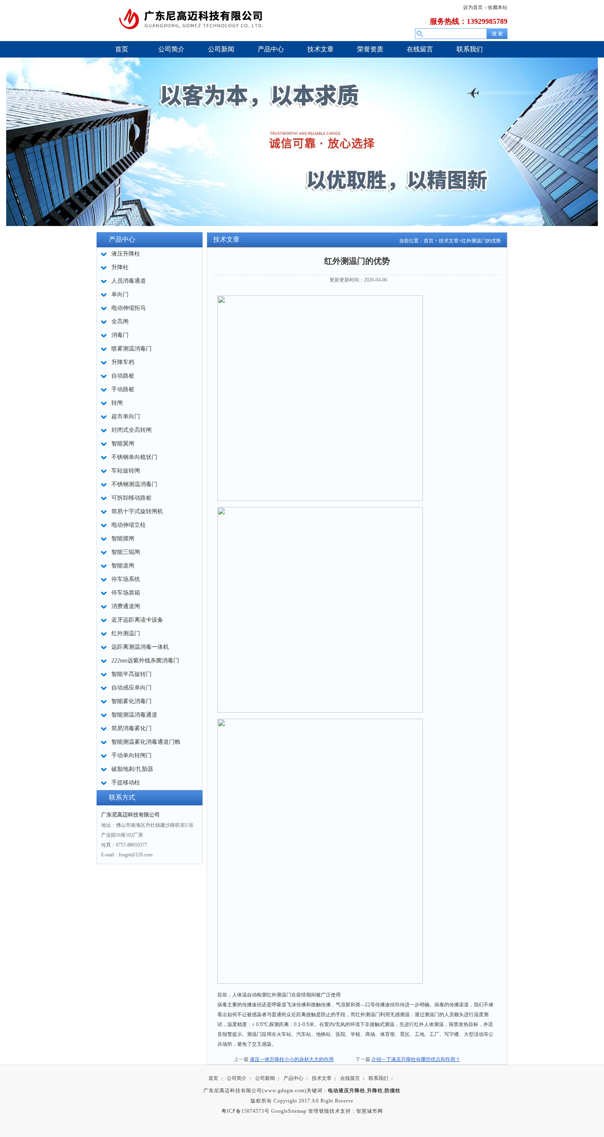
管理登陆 (319, 1111)
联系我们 (378, 1078)
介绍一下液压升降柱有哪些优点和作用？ (415, 1059)
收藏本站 (497, 7)
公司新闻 (265, 1078)
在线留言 (350, 1078)
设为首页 (473, 7)
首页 (428, 241)
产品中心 (293, 1078)
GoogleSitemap (289, 1111)
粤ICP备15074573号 (245, 1111)
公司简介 (237, 1078)
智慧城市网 (369, 1111)
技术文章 (449, 241)
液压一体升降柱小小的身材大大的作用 (292, 1059)
